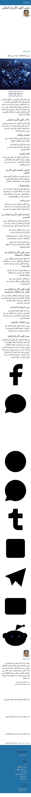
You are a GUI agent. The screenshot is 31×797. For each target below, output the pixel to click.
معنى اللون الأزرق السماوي (15, 91)
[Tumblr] (15, 533)
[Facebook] (15, 388)
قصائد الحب (24, 771)
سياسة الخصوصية (22, 788)
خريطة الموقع (23, 790)
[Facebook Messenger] (15, 417)
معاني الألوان (23, 778)
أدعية (25, 764)
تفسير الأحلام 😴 (22, 767)
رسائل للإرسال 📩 (22, 769)
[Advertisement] (15, 33)
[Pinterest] (15, 475)
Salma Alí (26, 51)
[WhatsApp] (15, 504)
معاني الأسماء (23, 776)
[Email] (15, 620)
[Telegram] (15, 591)
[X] (15, 446)
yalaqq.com (23, 755)
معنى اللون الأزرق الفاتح (15, 96)
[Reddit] (15, 649)
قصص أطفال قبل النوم (21, 774)
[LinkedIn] (15, 562)
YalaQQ (26, 2)
